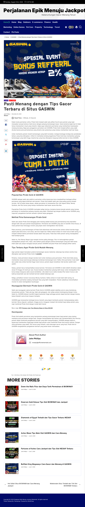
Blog (19, 22)
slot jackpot (23, 375)
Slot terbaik (29, 375)
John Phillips (7, 114)
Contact (6, 32)
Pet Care (29, 27)
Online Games (19, 27)
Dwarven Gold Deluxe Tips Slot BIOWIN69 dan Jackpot (44, 402)
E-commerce (37, 22)
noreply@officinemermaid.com (41, 342)
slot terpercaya (37, 375)
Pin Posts (15, 32)
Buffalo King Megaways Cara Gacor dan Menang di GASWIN (46, 464)
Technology (48, 27)
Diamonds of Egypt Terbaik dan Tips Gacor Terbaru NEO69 (46, 418)
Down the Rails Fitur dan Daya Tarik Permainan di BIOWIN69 (47, 387)
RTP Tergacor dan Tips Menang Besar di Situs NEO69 (36, 308)
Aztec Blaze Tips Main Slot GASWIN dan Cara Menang (44, 433)
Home (5, 22)
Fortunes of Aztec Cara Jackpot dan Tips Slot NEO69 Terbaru (47, 449)
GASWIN (39, 254)
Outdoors (27, 22)
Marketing (7, 27)
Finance (47, 22)
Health (55, 22)
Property (38, 27)
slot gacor (17, 375)
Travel (57, 27)
